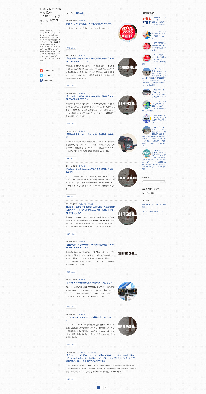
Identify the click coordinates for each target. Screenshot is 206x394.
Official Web (49, 71)
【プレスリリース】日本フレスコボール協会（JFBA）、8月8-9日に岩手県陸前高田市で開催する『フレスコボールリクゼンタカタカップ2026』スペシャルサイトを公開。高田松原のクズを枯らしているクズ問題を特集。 (154, 159)
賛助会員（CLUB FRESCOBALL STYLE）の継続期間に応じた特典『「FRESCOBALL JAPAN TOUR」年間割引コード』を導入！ (90, 210)
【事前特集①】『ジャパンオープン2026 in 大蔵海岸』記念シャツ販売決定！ (154, 22)
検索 (163, 182)
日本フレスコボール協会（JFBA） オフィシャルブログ (50, 16)
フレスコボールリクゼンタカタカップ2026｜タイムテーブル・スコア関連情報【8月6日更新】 (154, 106)
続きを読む (71, 48)
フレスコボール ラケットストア (153, 211)
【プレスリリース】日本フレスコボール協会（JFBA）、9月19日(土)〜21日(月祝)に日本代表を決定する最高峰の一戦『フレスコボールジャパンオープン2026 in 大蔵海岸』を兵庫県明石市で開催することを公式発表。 (154, 136)
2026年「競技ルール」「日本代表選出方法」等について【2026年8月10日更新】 (154, 59)
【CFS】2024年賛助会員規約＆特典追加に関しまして (89, 283)
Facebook (48, 80)
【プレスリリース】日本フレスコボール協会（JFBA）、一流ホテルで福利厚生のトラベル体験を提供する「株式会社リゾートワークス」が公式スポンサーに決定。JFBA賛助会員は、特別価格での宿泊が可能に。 (101, 358)
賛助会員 (80, 13)
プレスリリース (84, 352)
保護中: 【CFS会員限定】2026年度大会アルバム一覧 (89, 24)
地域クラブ (83, 204)
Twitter (47, 75)
